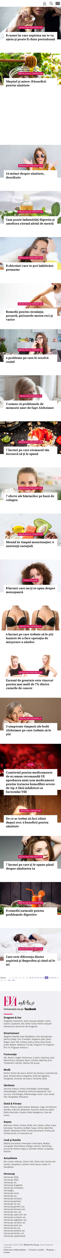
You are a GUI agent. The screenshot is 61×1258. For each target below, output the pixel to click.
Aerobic (7, 1109)
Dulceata (8, 1127)
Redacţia (50, 1249)
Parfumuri (27, 1057)
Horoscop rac (10, 1195)
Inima (23, 1088)
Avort (40, 1094)
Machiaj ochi (45, 1060)
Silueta (22, 1112)
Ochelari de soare (23, 1078)
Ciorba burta (10, 1133)
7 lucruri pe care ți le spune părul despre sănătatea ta (30, 866)
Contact (7, 1252)
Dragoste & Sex (12, 1017)
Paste (16, 1125)
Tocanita (17, 1127)
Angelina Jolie (38, 1039)
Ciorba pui (49, 1130)
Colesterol (22, 1091)
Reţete (7, 1122)
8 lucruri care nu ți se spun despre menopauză (30, 590)
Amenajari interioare (31, 1143)
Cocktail (26, 1127)
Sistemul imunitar (30, 810)
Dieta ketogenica (35, 1112)
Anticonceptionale (37, 1091)
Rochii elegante (24, 1075)
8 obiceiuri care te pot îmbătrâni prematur (29, 268)
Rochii (11, 1057)
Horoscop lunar (11, 1193)
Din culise (8, 1161)
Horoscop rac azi (12, 1203)
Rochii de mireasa (36, 1073)
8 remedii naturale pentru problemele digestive (25, 912)
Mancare (8, 1125)
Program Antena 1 (20, 1047)
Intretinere (51, 1107)
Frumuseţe (10, 1054)
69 (55, 978)
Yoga (42, 1107)
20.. (16, 978)
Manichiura (9, 1060)
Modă (7, 1069)
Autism (7, 1151)
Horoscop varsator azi (14, 1222)
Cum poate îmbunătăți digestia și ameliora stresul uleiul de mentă (30, 221)
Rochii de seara (18, 1073)
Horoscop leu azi (12, 1227)
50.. (27, 978)
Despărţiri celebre (20, 1164)
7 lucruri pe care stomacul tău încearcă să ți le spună (27, 452)
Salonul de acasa (31, 1063)
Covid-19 (46, 1164)
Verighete (8, 1078)
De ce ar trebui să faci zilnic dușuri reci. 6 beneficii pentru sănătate (27, 822)
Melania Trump (25, 1044)
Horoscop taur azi (12, 1211)
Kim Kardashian (44, 1036)
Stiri (30, 764)
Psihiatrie (23, 1096)
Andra (31, 1042)
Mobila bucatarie (12, 1143)
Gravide (32, 1148)
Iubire (7, 1023)
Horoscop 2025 (11, 1179)
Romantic (18, 1020)
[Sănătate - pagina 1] (7, 976)
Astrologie (9, 1190)
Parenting (46, 1146)
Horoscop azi (10, 1182)
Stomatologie (10, 1091)
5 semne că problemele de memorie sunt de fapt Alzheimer (30, 406)
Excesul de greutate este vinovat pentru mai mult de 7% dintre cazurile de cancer (29, 684)
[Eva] (9, 3)
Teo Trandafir (24, 1039)
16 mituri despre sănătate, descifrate (25, 175)
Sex (22, 1023)
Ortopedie (13, 1096)
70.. (58, 978)
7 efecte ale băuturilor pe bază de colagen (30, 498)
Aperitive (48, 1127)
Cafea (47, 1125)
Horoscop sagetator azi (15, 1219)
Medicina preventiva (30, 27)
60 (30, 978)
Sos (35, 1125)
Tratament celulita (13, 1063)
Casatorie (15, 1023)
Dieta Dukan (24, 1107)
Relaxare (35, 1107)
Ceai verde (49, 1094)
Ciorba (23, 1125)
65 (43, 978)
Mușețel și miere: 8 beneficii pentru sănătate (26, 83)
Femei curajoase (45, 1148)
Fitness (13, 1107)
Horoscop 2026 (11, 1177)
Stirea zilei (28, 1161)
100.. (9, 980)
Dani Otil (15, 1042)
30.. (20, 978)
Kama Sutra (31, 1023)
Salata (40, 1125)
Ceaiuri (15, 1088)
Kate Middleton (27, 1036)
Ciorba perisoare (35, 1130)
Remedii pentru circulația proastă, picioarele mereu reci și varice (29, 315)
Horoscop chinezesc (13, 1187)
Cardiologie (17, 1094)
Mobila (46, 1143)
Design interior (33, 1146)
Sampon (20, 1060)
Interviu (18, 1161)
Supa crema (37, 1127)
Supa (53, 1125)
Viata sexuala (30, 1020)
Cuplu (48, 1020)
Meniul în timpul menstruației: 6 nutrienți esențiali (30, 544)
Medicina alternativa (30, 73)
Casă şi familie (12, 1140)
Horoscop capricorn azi (15, 1214)
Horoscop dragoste (13, 1185)
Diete (6, 1107)
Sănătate (9, 1085)
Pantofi (12, 1075)
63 (38, 978)
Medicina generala (30, 396)
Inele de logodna (41, 1075)
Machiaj (45, 1057)
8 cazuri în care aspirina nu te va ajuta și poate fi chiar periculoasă (30, 37)
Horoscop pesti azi (13, 1225)
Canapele (8, 1146)
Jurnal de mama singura (16, 1148)
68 (52, 978)
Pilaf (24, 1130)
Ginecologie (30, 580)
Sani (52, 1057)
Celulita (34, 1060)
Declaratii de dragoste (26, 1026)
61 (33, 978)
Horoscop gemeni (12, 1201)
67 (49, 978)
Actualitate (10, 1158)
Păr (5, 1057)
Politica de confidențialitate (15, 1249)
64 (41, 978)
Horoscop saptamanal (14, 1236)
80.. (1, 980)
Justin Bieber (10, 1044)
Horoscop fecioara (13, 1198)
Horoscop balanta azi (14, 1230)
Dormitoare (19, 1146)
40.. (23, 978)
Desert (7, 1130)
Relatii (41, 1020)
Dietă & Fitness (12, 1103)
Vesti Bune (35, 1164)
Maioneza (16, 1130)
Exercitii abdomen (21, 1109)
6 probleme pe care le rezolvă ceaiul (27, 360)
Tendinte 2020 (40, 1078)
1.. (10, 978)
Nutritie (35, 1109)
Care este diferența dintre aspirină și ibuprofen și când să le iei (30, 960)
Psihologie (32, 1088)
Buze (27, 1060)
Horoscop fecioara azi (14, 1209)
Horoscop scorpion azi (15, 1217)
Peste (29, 1125)
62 (35, 978)
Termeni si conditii (36, 1249)
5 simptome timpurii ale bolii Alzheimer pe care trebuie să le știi (28, 730)
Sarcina (7, 1088)
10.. (13, 978)
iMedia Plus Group (31, 1244)
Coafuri (36, 1057)
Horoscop (9, 1173)
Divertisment (11, 1033)
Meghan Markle (11, 1036)
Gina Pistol (45, 1042)
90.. (5, 980)
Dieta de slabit (47, 1109)
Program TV (39, 1044)
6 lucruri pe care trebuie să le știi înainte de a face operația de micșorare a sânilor (29, 638)
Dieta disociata (11, 1112)
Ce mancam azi (24, 1133)
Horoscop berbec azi (14, 1233)
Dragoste (8, 1020)
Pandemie (9, 1167)
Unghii (18, 1057)
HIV (5, 1096)
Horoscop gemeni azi (14, 1206)
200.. (14, 980)
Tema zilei (39, 1161)
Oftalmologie (30, 1094)
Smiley (23, 1042)
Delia (37, 1042)
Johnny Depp (10, 1039)
